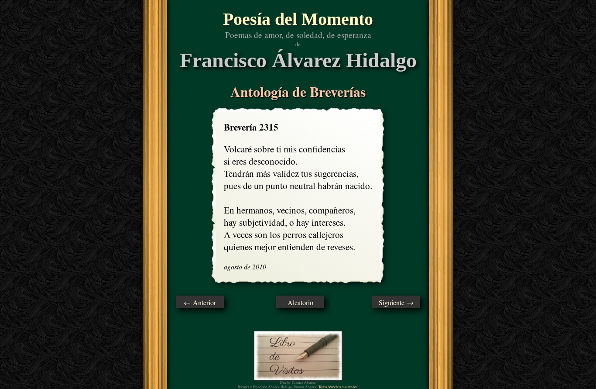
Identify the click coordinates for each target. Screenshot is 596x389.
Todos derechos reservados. (338, 387)
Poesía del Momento (298, 19)
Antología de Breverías (298, 91)
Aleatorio (300, 302)
